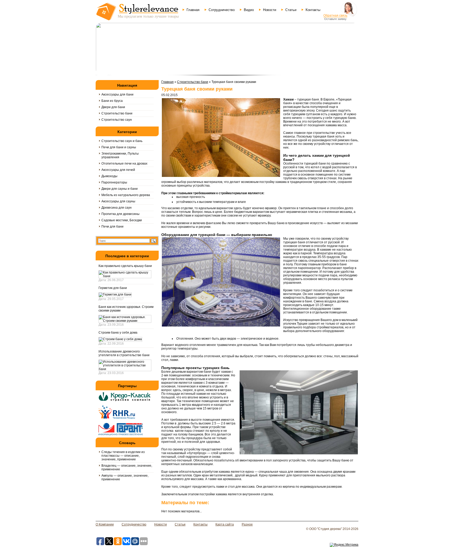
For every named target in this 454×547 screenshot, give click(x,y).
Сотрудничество (222, 10)
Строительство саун (116, 120)
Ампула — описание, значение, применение (124, 477)
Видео (249, 10)
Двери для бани (113, 107)
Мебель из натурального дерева (125, 195)
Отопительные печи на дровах (124, 163)
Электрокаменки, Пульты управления (120, 155)
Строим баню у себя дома (118, 332)
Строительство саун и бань (121, 141)
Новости (269, 10)
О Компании (105, 524)
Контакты (313, 10)
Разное (247, 524)
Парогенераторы (114, 182)
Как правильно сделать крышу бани (125, 266)
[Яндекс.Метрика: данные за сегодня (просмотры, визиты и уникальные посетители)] (344, 545)
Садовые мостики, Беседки (121, 220)
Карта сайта (224, 524)
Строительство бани (116, 113)
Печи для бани (112, 226)
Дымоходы (109, 176)
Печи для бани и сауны (118, 147)
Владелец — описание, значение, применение (126, 467)
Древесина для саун (116, 207)
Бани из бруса (112, 101)
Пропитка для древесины (120, 214)
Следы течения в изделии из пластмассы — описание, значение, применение (123, 455)
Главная (193, 10)
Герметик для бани (113, 288)
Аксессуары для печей (118, 170)
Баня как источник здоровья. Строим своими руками (126, 308)
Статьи (290, 10)
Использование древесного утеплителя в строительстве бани (124, 353)
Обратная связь (335, 15)
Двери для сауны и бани (119, 189)
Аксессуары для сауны (118, 201)
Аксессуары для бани (117, 94)
